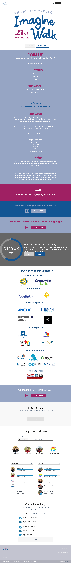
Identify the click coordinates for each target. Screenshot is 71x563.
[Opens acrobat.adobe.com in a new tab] (35, 212)
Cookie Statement (29, 561)
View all (32, 463)
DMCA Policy (34, 561)
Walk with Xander (48, 491)
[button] (30, 46)
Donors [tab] (43, 513)
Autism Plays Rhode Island (50, 474)
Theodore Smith (21, 480)
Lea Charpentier (20, 491)
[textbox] (40, 439)
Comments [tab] (34, 513)
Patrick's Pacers (48, 468)
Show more (35, 539)
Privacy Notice (17, 561)
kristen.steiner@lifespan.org (63, 552)
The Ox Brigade (48, 480)
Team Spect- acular (49, 485)
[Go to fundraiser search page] (53, 3)
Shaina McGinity (21, 468)
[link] (4, 3)
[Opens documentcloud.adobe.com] (35, 396)
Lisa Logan (19, 485)
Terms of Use (23, 561)
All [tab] (26, 513)
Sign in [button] (66, 3)
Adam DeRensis (20, 474)
